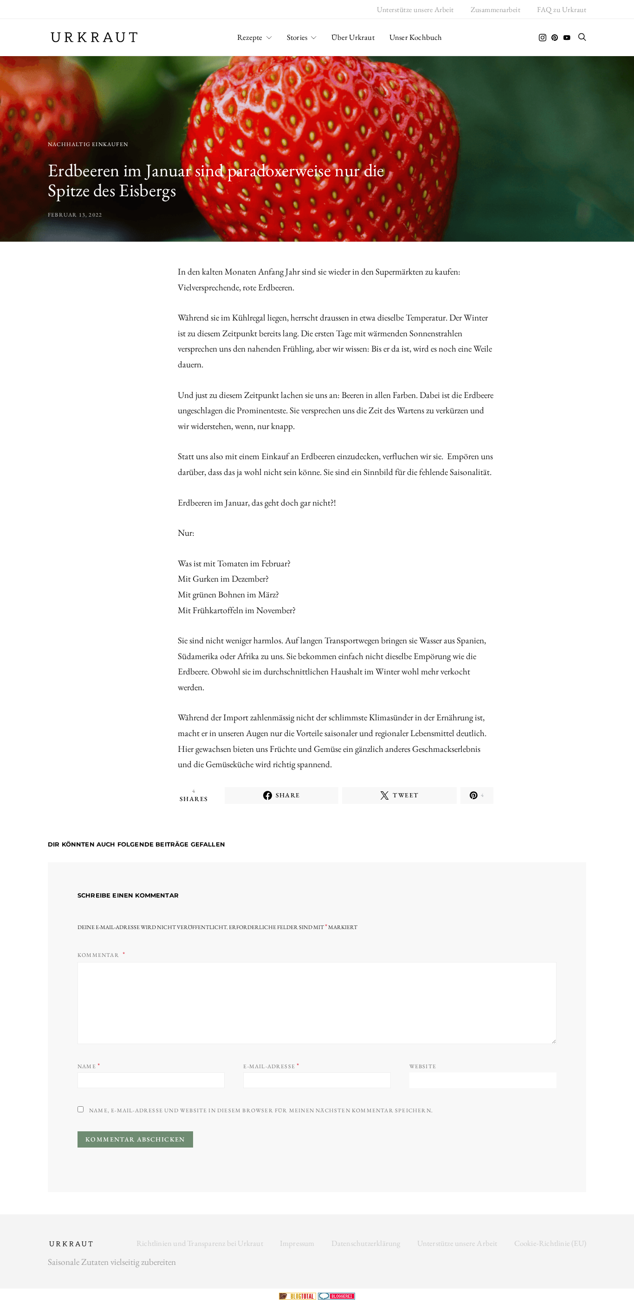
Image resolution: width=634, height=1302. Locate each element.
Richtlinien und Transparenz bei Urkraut (199, 1243)
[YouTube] (566, 37)
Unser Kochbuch (415, 37)
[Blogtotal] (298, 1295)
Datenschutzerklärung (366, 1243)
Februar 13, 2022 (75, 214)
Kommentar (99, 955)
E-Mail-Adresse (271, 1066)
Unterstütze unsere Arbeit (415, 9)
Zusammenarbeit (496, 9)
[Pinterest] (554, 37)
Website (422, 1066)
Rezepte (249, 37)
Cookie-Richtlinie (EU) (550, 1243)
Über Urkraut (352, 37)
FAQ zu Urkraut (561, 9)
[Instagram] (542, 37)
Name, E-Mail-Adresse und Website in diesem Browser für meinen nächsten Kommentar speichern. (261, 1110)
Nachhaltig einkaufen (88, 144)
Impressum (297, 1243)
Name (89, 1066)
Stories (297, 37)
